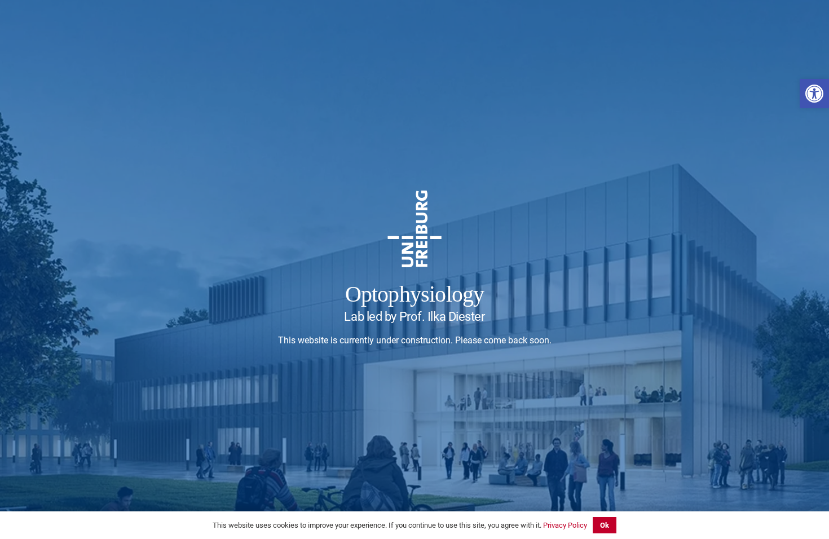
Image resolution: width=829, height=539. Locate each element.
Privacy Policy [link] (565, 525)
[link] (814, 93)
